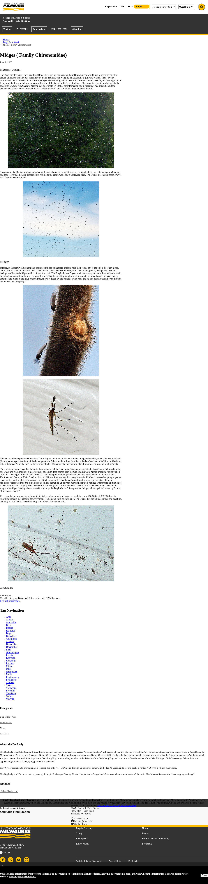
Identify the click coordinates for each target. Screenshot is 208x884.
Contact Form (80, 824)
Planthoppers (12, 677)
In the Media (6, 722)
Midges (9, 666)
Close (204, 875)
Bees (8, 625)
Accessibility (115, 861)
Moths (9, 674)
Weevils (10, 699)
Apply (139, 6)
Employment (82, 843)
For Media (147, 843)
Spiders (9, 685)
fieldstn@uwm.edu (83, 821)
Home (6, 39)
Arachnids (11, 622)
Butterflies (11, 636)
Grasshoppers (12, 652)
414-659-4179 (81, 818)
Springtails (11, 688)
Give (130, 6)
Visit (5, 29)
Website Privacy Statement (88, 861)
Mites (8, 668)
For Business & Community (155, 838)
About (75, 29)
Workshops (21, 28)
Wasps (9, 696)
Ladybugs (11, 660)
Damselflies (11, 644)
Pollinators (11, 679)
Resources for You (162, 7)
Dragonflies (11, 647)
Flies (8, 649)
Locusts (10, 663)
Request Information (10, 601)
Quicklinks (184, 7)
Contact (6, 852)
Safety (79, 833)
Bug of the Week (59, 28)
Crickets (10, 641)
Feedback (132, 861)
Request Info (111, 6)
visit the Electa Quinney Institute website (116, 805)
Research (38, 29)
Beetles (9, 627)
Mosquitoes (11, 671)
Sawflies (10, 682)
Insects (9, 655)
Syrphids (10, 690)
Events (145, 833)
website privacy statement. (22, 876)
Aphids (9, 619)
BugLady (10, 630)
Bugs (8, 633)
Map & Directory (84, 828)
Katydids (10, 658)
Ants (8, 617)
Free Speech (82, 838)
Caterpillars (11, 638)
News (2, 728)
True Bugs (11, 693)
